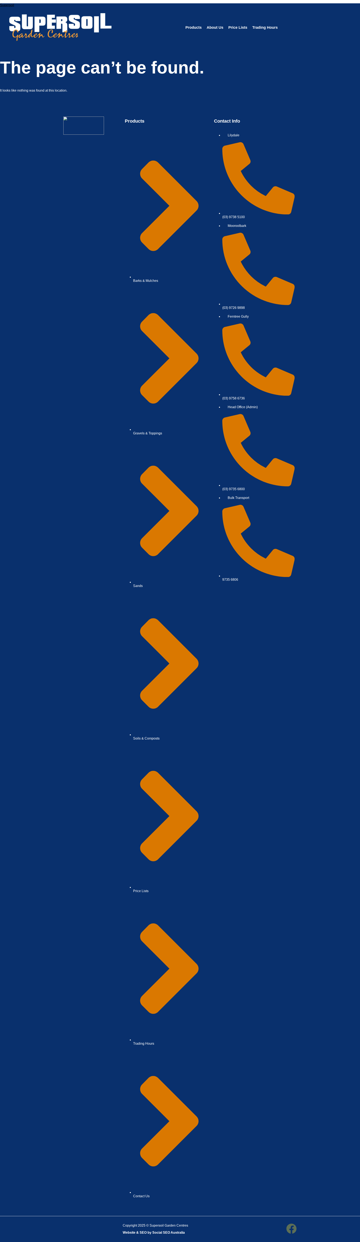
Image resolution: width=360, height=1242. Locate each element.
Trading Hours (265, 27)
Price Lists (237, 27)
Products (193, 27)
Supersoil (7, 5)
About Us (215, 27)
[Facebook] (291, 1228)
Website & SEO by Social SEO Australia (154, 1232)
